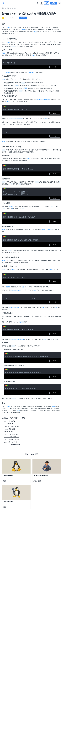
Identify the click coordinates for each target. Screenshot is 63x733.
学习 (3, 8)
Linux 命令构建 (8, 424)
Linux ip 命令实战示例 (10, 442)
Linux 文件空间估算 (9, 421)
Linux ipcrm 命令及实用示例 (12, 445)
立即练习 (23, 18)
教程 (8, 8)
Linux (14, 8)
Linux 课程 (33, 454)
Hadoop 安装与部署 (9, 429)
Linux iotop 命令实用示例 (11, 439)
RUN (54, 67)
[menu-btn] (59, 3)
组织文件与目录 (8, 432)
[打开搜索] (37, 3)
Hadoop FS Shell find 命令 (11, 426)
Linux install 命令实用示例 (11, 434)
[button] (41, 3)
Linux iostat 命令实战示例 (11, 437)
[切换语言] (41, 3)
